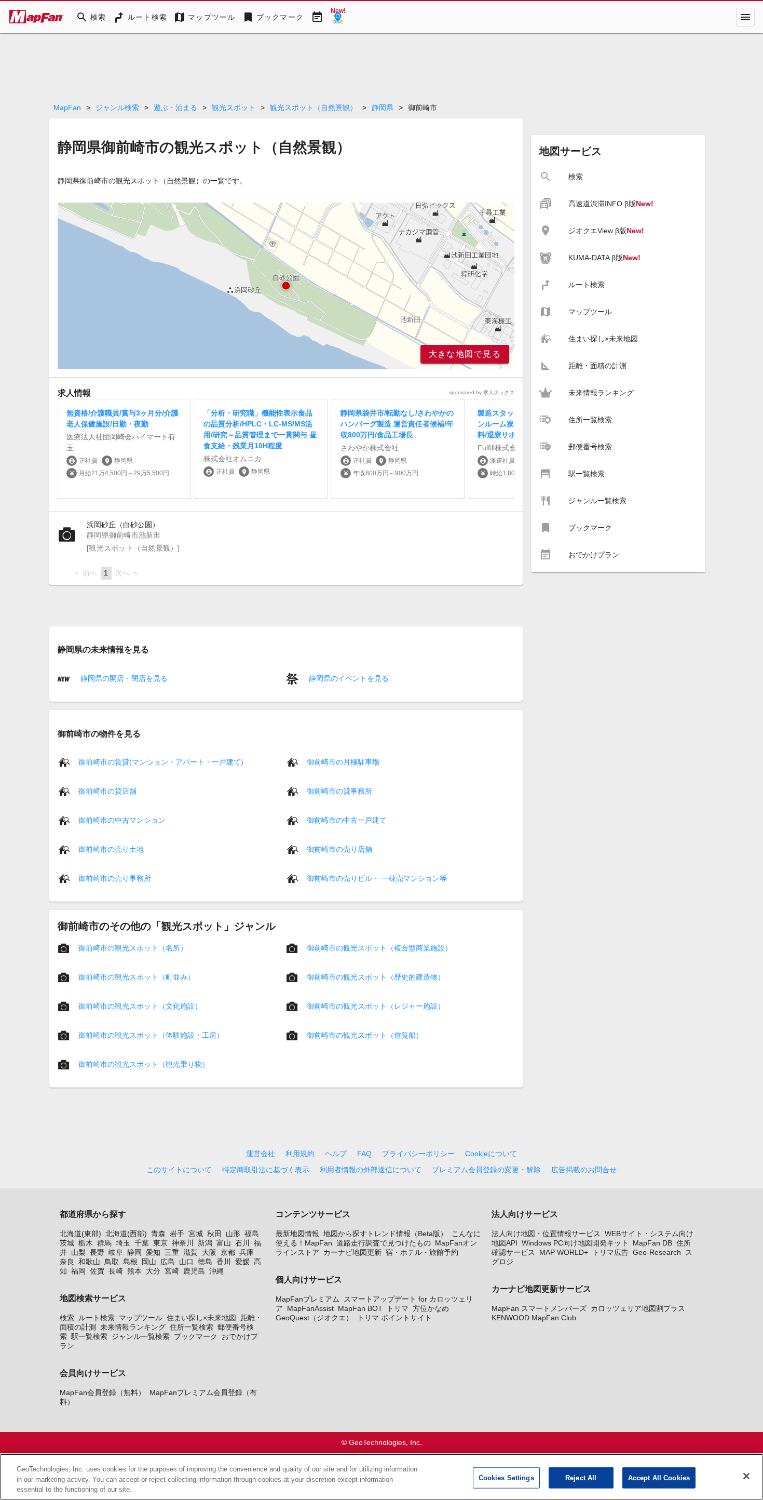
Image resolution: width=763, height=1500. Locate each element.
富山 (223, 1243)
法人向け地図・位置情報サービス (546, 1233)
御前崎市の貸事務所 (339, 791)
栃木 (85, 1243)
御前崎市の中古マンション (122, 820)
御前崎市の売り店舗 (339, 849)
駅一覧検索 (89, 1336)
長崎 (115, 1271)
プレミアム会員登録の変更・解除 (486, 1170)
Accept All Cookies (659, 1477)
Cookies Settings (506, 1477)
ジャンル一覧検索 (141, 1336)
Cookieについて (491, 1153)
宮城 (195, 1233)
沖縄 (216, 1271)
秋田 (214, 1233)
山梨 (78, 1252)
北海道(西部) (126, 1233)
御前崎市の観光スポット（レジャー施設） (376, 1006)
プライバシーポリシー (418, 1153)
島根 (130, 1261)
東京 (160, 1243)
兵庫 (246, 1252)
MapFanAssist (310, 1308)
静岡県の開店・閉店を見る (123, 678)
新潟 (205, 1243)
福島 (251, 1233)
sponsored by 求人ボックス (481, 392)
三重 (172, 1252)
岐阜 (115, 1252)
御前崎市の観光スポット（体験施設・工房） (151, 1035)
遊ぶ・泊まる (175, 107)
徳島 (205, 1261)
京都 (228, 1252)
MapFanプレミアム (307, 1299)
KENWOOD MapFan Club (534, 1318)
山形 (233, 1233)
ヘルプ (336, 1153)
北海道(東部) (80, 1233)
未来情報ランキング (133, 1327)
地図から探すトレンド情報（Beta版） (385, 1233)
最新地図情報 (297, 1233)
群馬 (104, 1243)
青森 (158, 1233)
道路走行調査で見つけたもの (383, 1243)
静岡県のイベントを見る (348, 678)
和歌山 (89, 1261)
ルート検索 (96, 1318)
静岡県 (382, 107)
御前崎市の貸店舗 (107, 791)
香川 (223, 1261)
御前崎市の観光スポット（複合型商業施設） (379, 948)
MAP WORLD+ (563, 1252)
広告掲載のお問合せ (584, 1170)
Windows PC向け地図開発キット (575, 1243)
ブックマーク (195, 1336)
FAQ (364, 1153)
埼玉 (123, 1243)
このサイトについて (179, 1170)
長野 (97, 1252)
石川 (242, 1243)
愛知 (153, 1252)
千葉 (141, 1243)
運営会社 (260, 1153)
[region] (286, 286)
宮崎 (172, 1271)
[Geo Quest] (338, 17)
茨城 (67, 1243)
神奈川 (183, 1243)
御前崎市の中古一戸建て (347, 820)
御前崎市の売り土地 (111, 849)
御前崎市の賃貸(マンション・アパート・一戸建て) (160, 762)
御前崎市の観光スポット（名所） (132, 948)
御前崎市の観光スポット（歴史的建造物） (376, 977)
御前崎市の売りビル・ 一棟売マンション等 (377, 878)
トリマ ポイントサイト (394, 1318)
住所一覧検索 (191, 1327)
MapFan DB (652, 1243)
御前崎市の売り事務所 (114, 878)
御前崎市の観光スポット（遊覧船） (365, 1035)
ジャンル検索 (117, 107)
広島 (167, 1261)
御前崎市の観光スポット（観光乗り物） (143, 1064)
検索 (67, 1318)
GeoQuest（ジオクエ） (314, 1318)
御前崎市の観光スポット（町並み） (136, 977)
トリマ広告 (610, 1252)
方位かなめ (431, 1308)
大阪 (209, 1252)
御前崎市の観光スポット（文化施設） (140, 1006)
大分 (153, 1271)
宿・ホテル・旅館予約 (422, 1252)
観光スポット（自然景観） (313, 107)
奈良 (67, 1261)
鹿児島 (194, 1271)
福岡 (78, 1271)
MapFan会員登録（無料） (102, 1392)
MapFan (67, 107)
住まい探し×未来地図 (201, 1318)
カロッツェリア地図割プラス (638, 1308)
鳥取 (111, 1261)
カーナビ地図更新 (352, 1252)
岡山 (149, 1261)
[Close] (746, 1476)
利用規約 (300, 1153)
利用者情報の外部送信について (370, 1170)
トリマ (397, 1308)
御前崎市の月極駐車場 (343, 762)
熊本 (134, 1271)
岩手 (177, 1233)
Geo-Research (657, 1252)
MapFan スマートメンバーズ (539, 1308)
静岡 (134, 1252)
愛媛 (242, 1261)
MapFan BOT (360, 1308)
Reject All (580, 1477)
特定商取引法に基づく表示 (265, 1170)
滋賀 (190, 1252)
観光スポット (233, 107)
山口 (186, 1261)
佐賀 (97, 1271)
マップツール (140, 1318)
